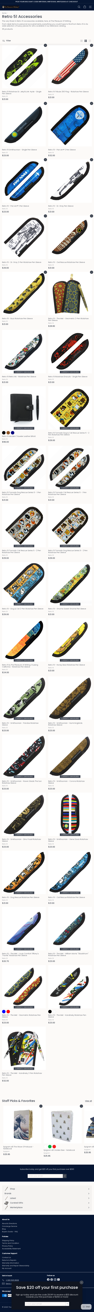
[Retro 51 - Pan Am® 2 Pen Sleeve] (70, 130)
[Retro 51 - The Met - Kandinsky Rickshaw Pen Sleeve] (70, 995)
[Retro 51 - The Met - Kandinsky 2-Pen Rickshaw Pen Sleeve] (24, 1055)
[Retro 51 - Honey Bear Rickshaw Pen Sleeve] (70, 645)
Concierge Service (9, 1226)
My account (6, 1268)
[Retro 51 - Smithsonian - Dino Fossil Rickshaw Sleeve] (24, 821)
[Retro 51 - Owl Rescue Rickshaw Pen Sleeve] (70, 243)
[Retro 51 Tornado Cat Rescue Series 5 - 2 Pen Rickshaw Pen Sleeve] (24, 532)
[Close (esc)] (81, 1282)
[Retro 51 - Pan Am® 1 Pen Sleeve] (24, 186)
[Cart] (85, 6)
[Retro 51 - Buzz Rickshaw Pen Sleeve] (24, 299)
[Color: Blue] (4, 1011)
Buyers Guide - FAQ (10, 1231)
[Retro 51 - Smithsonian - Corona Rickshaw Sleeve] (70, 763)
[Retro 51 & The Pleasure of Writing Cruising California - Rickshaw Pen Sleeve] (24, 646)
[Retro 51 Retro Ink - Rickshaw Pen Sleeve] (24, 357)
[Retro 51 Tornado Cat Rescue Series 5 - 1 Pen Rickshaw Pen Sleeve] (70, 474)
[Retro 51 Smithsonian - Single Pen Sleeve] (24, 130)
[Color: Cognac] (8, 432)
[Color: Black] (4, 432)
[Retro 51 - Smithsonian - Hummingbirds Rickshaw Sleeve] (70, 704)
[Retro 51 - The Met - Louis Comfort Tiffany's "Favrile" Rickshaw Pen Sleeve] (24, 935)
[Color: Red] (8, 1011)
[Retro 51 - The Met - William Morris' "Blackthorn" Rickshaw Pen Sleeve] (70, 935)
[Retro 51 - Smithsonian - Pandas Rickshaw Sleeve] (24, 704)
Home (4, 13)
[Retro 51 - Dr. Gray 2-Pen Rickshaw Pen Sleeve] (24, 243)
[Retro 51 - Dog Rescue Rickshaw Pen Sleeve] (24, 878)
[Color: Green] (50, 1146)
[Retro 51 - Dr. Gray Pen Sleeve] (70, 186)
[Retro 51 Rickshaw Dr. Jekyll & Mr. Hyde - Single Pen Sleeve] (24, 73)
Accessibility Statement (11, 1248)
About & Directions (9, 1223)
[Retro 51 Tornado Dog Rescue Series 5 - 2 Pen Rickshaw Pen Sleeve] (70, 532)
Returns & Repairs (9, 1260)
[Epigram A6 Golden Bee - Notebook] (63, 1132)
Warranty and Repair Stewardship (15, 1265)
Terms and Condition (10, 1243)
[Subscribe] (67, 1304)
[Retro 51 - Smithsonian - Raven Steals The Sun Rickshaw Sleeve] (24, 763)
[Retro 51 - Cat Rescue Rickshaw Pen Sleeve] (70, 878)
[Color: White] (54, 1011)
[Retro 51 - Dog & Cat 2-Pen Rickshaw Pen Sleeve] (24, 589)
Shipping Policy (8, 1240)
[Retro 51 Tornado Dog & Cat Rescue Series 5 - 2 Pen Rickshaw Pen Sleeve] (70, 414)
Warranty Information (10, 1263)
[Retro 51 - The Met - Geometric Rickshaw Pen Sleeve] (24, 995)
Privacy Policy (7, 1246)
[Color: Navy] (12, 432)
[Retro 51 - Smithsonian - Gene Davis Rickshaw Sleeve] (70, 821)
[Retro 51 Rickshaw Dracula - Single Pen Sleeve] (70, 357)
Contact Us (6, 1257)
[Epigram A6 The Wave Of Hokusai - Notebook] (22, 1131)
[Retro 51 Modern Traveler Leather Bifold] (24, 415)
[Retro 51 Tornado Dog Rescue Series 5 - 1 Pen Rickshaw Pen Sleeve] (24, 474)
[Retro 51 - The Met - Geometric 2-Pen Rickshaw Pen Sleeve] (70, 300)
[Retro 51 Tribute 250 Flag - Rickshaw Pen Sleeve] (70, 72)
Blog (4, 1229)
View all (88, 1101)
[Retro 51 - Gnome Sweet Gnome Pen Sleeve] (70, 589)
